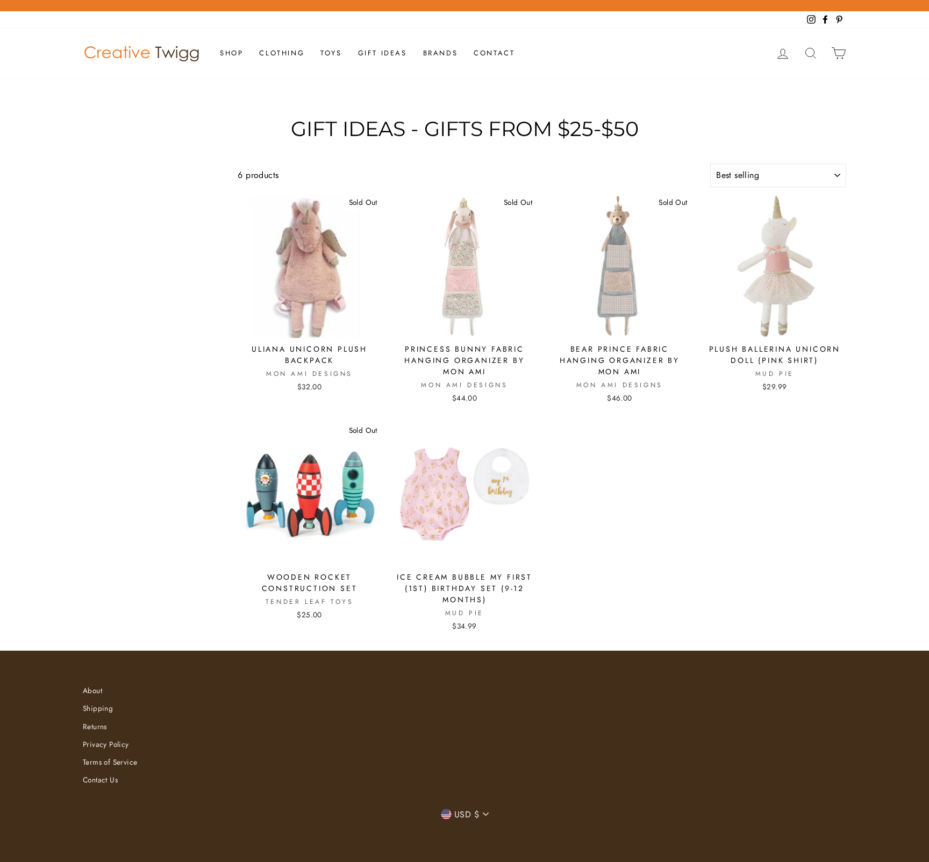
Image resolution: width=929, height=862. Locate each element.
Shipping (98, 708)
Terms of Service (110, 762)
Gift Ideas (382, 53)
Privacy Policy (106, 744)
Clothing (281, 53)
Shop (231, 53)
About (92, 690)
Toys (330, 53)
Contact (494, 53)
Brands (440, 53)
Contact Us (100, 779)
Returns (95, 726)
